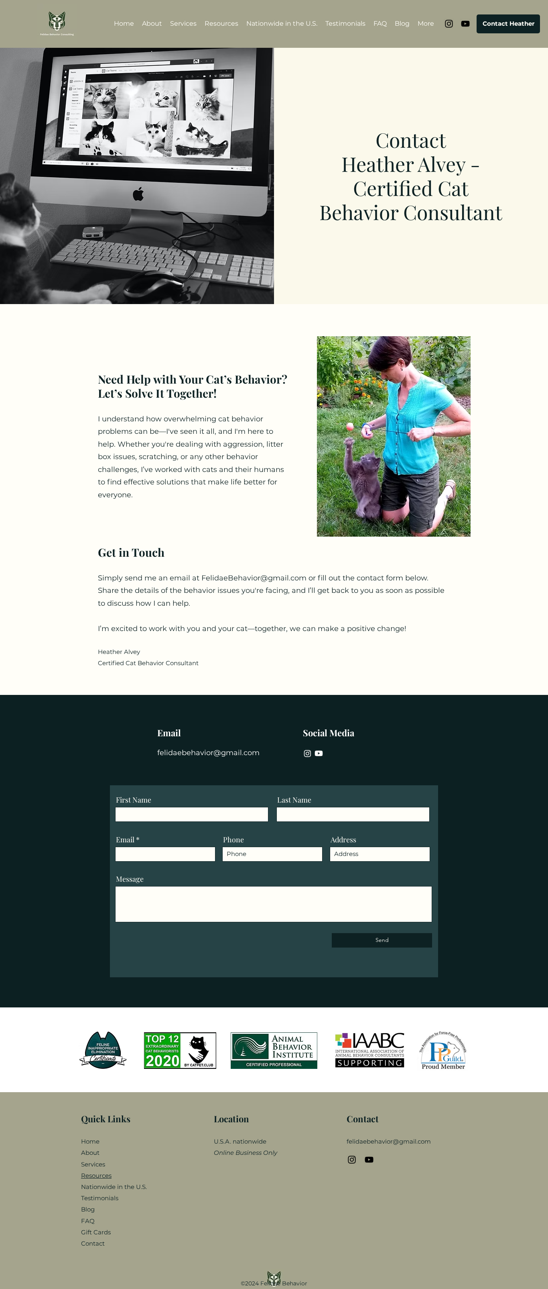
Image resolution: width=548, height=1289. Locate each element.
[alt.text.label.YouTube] (465, 23)
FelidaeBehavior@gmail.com (253, 578)
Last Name (294, 799)
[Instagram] (307, 753)
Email (125, 839)
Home (90, 1141)
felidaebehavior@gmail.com (208, 752)
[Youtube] (318, 753)
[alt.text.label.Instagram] (449, 23)
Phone (233, 839)
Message (130, 878)
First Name (133, 799)
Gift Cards (96, 1232)
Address (343, 839)
